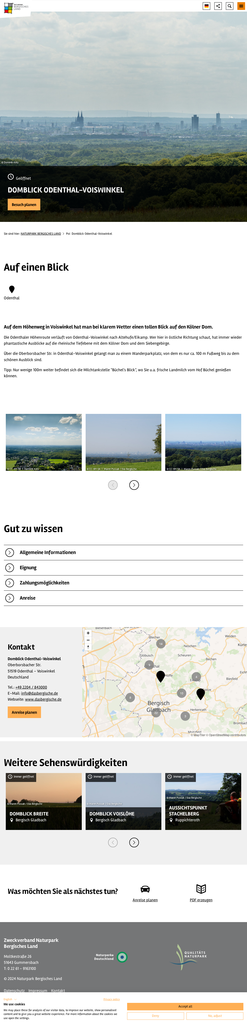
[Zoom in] (88, 633)
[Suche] (229, 6)
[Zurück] (113, 485)
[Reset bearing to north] (88, 647)
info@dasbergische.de (39, 693)
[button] (24, 204)
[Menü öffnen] (241, 6)
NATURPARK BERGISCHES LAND (41, 234)
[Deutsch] (206, 6)
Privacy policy (111, 999)
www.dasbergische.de (43, 699)
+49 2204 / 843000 (31, 687)
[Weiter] (134, 485)
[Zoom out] (88, 640)
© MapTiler (198, 735)
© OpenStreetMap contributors (226, 735)
